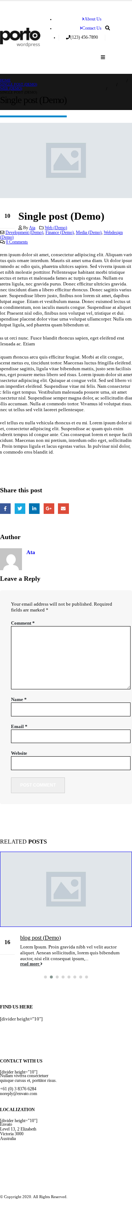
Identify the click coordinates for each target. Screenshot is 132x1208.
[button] (45, 977)
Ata (32, 228)
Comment (23, 623)
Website (19, 753)
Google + (49, 508)
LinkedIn (34, 508)
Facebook (5, 508)
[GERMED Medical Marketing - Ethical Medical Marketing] (20, 38)
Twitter (20, 508)
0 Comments (17, 242)
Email (63, 508)
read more (30, 964)
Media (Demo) (89, 232)
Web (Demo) (56, 228)
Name (19, 699)
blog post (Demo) (40, 938)
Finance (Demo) (59, 232)
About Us (93, 19)
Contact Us (92, 28)
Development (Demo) (24, 232)
